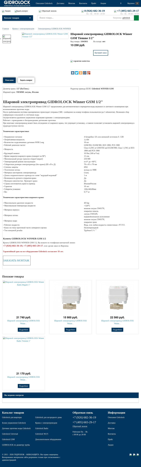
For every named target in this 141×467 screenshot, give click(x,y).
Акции (110, 445)
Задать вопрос (26, 80)
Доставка (111, 423)
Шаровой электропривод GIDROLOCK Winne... (23, 322)
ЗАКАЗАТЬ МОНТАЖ (16, 260)
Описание (9, 80)
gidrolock (126, 18)
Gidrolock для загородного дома (48, 417)
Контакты (112, 434)
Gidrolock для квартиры (12, 417)
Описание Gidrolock (116, 417)
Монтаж (111, 428)
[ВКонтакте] (72, 72)
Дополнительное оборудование (48, 439)
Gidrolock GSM (8, 439)
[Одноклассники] (80, 72)
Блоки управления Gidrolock (14, 423)
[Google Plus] (88, 72)
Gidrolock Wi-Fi (41, 434)
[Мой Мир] (84, 72)
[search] (136, 18)
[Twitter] (76, 72)
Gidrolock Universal (10, 434)
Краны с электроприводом (46, 423)
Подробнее (23, 330)
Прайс (110, 439)
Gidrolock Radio (41, 428)
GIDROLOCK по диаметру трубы (16, 445)
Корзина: (132, 3)
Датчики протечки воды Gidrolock (16, 428)
